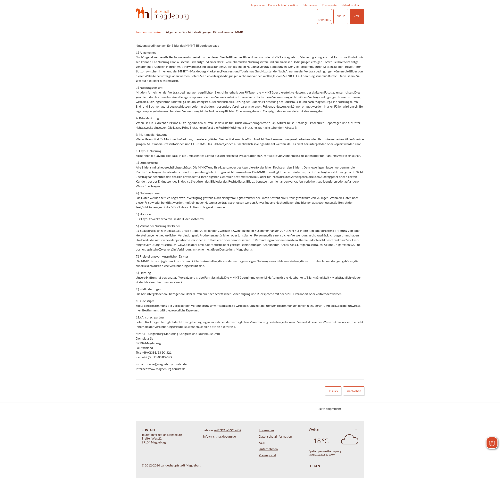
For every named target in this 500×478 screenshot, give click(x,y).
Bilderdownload (350, 5)
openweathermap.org (329, 451)
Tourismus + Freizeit (149, 32)
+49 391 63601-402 (227, 430)
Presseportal (329, 5)
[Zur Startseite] (162, 13)
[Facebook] (350, 408)
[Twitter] (345, 408)
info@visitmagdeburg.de (219, 436)
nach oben (354, 391)
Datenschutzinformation (283, 5)
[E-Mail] (354, 408)
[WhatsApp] (359, 408)
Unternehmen (310, 5)
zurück (333, 391)
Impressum (258, 5)
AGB (262, 442)
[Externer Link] (290, 16)
